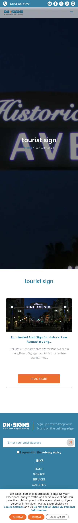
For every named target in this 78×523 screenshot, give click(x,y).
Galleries (39, 485)
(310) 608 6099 (19, 3)
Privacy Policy (51, 452)
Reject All (36, 516)
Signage (39, 474)
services (39, 479)
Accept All (18, 516)
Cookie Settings (14, 507)
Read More (39, 378)
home (39, 469)
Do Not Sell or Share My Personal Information (53, 508)
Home (28, 147)
